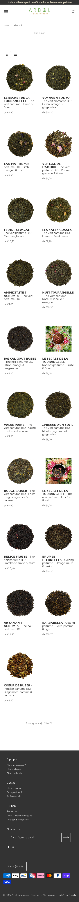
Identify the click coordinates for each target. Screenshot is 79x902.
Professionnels (14, 796)
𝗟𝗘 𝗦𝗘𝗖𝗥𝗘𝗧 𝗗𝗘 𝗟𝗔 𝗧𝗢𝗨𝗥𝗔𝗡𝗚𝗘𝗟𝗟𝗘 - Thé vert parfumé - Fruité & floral (19, 102)
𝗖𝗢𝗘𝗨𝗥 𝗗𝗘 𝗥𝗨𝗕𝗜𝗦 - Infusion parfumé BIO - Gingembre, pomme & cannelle (18, 690)
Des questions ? (14, 792)
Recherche (12, 811)
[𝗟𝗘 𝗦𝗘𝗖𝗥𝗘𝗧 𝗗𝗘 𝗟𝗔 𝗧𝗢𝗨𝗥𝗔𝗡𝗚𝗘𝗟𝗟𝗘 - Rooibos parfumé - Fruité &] (58, 338)
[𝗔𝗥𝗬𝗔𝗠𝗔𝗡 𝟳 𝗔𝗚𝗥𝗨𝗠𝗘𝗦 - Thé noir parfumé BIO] (20, 603)
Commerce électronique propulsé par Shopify (53, 895)
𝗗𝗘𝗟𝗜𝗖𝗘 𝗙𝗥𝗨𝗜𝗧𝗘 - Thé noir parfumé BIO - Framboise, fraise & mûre (19, 560)
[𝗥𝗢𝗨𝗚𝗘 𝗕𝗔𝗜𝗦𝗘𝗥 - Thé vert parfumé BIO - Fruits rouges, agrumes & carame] (20, 471)
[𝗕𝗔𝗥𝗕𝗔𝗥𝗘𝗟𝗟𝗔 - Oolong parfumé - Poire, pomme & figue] (58, 603)
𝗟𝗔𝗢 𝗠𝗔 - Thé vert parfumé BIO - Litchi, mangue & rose (17, 167)
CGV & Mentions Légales (19, 815)
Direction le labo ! (15, 773)
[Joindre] (66, 837)
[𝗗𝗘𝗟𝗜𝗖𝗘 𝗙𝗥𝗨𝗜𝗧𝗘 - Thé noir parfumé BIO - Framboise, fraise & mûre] (20, 537)
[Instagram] (13, 847)
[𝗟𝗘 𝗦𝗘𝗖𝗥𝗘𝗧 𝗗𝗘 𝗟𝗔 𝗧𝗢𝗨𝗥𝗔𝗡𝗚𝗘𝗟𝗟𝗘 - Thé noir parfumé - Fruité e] (58, 471)
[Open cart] (73, 11)
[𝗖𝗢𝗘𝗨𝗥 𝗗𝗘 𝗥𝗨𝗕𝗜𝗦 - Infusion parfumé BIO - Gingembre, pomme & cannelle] (20, 665)
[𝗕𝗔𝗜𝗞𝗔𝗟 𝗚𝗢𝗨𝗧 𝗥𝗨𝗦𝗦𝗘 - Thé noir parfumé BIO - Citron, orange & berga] (20, 338)
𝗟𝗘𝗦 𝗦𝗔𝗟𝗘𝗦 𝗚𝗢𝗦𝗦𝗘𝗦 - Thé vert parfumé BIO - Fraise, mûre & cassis (58, 233)
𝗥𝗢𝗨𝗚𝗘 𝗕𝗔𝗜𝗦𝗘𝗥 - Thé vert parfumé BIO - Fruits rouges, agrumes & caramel (19, 495)
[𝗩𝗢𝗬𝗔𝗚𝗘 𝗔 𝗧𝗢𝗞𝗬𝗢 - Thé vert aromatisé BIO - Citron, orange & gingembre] (58, 78)
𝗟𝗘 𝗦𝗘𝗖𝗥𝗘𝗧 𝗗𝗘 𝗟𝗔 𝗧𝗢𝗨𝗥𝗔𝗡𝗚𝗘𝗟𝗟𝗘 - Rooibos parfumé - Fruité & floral (58, 363)
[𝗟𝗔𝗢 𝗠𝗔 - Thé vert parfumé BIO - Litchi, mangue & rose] (20, 144)
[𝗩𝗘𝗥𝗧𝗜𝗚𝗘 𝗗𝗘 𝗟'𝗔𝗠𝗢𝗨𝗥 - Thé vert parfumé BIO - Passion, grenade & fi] (58, 144)
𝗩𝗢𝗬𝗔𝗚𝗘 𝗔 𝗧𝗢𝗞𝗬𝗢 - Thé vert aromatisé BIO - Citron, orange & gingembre (57, 102)
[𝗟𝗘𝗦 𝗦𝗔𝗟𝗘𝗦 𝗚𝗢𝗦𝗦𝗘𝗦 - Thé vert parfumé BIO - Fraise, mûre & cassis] (58, 210)
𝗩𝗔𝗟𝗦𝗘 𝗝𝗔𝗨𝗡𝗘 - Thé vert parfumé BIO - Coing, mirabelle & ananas (20, 428)
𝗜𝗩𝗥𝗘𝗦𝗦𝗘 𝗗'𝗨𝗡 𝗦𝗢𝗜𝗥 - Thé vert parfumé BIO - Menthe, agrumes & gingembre (58, 429)
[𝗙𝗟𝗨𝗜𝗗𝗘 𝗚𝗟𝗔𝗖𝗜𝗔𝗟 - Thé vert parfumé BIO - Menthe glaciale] (20, 210)
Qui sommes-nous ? (16, 765)
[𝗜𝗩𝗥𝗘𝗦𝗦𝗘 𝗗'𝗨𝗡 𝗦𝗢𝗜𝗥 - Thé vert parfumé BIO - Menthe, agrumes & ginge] (58, 405)
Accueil (6, 25)
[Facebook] (8, 847)
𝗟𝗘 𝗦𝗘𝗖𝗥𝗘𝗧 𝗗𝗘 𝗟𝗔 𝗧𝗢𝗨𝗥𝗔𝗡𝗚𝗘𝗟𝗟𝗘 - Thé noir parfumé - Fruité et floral (57, 495)
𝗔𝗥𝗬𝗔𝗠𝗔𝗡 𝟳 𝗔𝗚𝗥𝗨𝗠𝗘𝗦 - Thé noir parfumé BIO (18, 626)
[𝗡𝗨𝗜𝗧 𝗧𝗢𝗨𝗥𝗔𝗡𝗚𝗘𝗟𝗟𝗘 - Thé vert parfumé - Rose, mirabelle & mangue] (58, 272)
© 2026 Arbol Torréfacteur (16, 895)
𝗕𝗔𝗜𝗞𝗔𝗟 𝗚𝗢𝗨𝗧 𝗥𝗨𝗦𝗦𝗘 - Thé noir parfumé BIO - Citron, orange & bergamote (20, 363)
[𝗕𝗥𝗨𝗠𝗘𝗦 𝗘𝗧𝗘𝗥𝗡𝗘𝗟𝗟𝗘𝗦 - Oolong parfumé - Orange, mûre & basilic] (58, 537)
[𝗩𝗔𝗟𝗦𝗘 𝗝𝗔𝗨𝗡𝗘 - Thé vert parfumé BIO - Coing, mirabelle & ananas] (20, 405)
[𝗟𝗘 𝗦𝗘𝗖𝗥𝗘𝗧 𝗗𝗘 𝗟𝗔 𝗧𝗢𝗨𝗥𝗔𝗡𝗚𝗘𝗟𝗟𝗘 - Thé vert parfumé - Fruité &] (20, 78)
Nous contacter (14, 788)
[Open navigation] (6, 11)
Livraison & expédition (17, 819)
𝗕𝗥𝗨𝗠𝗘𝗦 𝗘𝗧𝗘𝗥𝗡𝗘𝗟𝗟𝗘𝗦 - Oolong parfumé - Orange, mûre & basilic (58, 561)
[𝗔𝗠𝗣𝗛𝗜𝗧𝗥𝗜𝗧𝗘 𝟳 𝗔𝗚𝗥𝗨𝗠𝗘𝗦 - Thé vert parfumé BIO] (20, 272)
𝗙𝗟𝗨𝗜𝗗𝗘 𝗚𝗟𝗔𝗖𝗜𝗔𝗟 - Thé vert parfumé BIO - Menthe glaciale (18, 233)
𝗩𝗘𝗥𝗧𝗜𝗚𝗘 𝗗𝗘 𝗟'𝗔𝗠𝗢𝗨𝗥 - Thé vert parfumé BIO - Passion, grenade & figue (56, 168)
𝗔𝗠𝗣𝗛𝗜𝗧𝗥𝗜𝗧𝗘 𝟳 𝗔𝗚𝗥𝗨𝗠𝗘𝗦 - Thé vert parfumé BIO (18, 295)
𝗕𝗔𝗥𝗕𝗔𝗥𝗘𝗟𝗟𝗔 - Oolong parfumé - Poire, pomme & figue (58, 626)
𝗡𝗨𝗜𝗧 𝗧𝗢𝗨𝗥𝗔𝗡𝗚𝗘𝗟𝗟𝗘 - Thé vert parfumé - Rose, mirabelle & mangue (58, 297)
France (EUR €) (15, 866)
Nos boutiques (14, 769)
